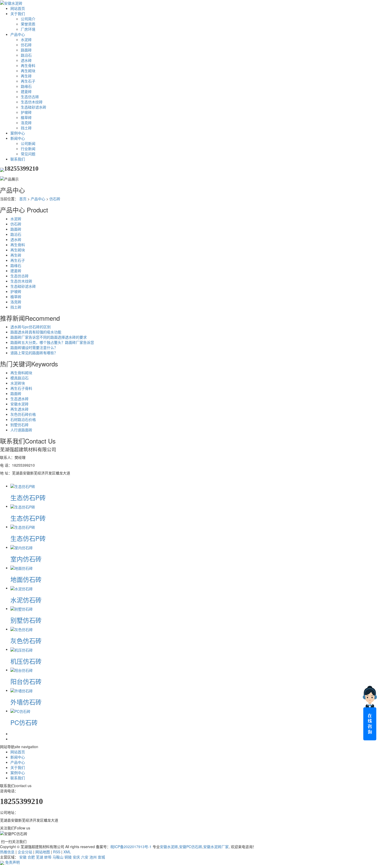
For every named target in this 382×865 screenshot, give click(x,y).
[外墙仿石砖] (21, 690)
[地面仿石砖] (21, 567)
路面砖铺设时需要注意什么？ (34, 347)
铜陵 (68, 857)
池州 (93, 857)
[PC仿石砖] (20, 710)
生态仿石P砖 (28, 497)
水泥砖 (26, 39)
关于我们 (17, 13)
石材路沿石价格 (23, 419)
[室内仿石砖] (21, 547)
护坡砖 (26, 112)
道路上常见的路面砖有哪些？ (34, 352)
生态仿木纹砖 (32, 101)
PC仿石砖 (24, 722)
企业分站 (25, 851)
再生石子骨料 (21, 388)
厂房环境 (28, 29)
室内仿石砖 (26, 558)
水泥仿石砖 (26, 599)
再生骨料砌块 (21, 372)
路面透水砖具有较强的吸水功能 (35, 331)
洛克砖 (26, 122)
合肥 (31, 857)
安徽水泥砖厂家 (216, 846)
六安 (84, 857)
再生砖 (26, 75)
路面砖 (26, 49)
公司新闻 (28, 143)
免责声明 (12, 862)
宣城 (101, 857)
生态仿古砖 (30, 96)
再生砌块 (28, 70)
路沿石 (26, 55)
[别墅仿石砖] (21, 608)
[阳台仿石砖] (21, 669)
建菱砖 (26, 91)
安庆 (76, 857)
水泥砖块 (17, 383)
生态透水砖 (19, 398)
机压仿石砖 (26, 661)
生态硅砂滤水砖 (33, 107)
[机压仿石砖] (21, 649)
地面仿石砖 (26, 579)
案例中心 (17, 133)
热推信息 (7, 851)
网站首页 (17, 8)
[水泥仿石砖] (21, 588)
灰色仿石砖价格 (23, 414)
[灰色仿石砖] (21, 629)
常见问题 (28, 153)
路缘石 (26, 86)
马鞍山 (57, 857)
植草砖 (26, 117)
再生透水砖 (19, 409)
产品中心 (17, 34)
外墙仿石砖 (26, 701)
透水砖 (26, 60)
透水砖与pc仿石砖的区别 (30, 326)
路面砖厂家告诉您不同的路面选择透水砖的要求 (48, 337)
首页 (23, 198)
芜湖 (39, 857)
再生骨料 (28, 65)
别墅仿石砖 (19, 424)
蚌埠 (47, 857)
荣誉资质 (28, 23)
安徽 (23, 857)
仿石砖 (26, 44)
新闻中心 (17, 138)
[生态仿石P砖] (22, 485)
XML (67, 851)
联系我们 (17, 159)
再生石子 (28, 81)
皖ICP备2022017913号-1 (131, 846)
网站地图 (42, 851)
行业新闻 (28, 148)
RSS (56, 851)
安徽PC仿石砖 (190, 846)
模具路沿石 (19, 377)
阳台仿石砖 (26, 681)
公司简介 (28, 18)
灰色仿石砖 (26, 640)
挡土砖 (26, 127)
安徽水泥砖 (19, 403)
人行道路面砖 (21, 429)
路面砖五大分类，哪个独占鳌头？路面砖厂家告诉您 (52, 342)
